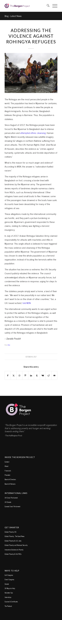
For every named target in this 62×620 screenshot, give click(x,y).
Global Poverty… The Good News (14, 536)
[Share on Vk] (43, 375)
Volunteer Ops (9, 592)
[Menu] (53, 6)
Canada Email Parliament (12, 506)
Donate (7, 584)
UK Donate (8, 502)
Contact (7, 461)
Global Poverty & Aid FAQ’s (13, 554)
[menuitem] (46, 6)
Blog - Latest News (13, 16)
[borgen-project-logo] (26, 6)
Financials (8, 470)
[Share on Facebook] (8, 375)
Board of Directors (10, 479)
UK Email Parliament (11, 497)
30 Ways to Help (10, 588)
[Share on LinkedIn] (31, 375)
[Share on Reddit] (48, 375)
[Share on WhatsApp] (19, 375)
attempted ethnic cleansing (33, 133)
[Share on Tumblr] (37, 375)
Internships (8, 597)
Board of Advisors (10, 484)
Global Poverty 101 (10, 532)
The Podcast (8, 606)
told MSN (26, 303)
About (6, 466)
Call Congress (9, 575)
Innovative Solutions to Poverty (14, 549)
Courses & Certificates (11, 601)
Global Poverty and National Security (16, 545)
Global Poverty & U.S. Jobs (13, 540)
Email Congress (9, 579)
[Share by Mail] (54, 375)
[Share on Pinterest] (25, 375)
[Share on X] (13, 375)
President (7, 475)
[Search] (46, 6)
